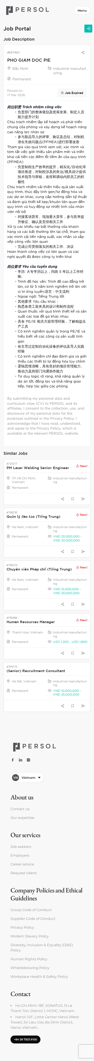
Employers (19, 855)
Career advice (22, 864)
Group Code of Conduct (31, 910)
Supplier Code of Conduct (33, 919)
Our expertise (22, 818)
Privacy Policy (22, 927)
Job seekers (20, 847)
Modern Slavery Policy (29, 936)
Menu (82, 11)
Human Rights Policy (28, 959)
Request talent (23, 873)
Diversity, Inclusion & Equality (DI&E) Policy (41, 947)
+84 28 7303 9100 (25, 1039)
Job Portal (17, 28)
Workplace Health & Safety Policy (39, 977)
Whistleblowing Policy (29, 968)
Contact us (20, 809)
